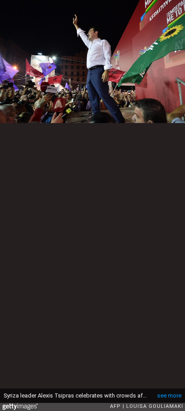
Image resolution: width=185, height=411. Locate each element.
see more (169, 395)
